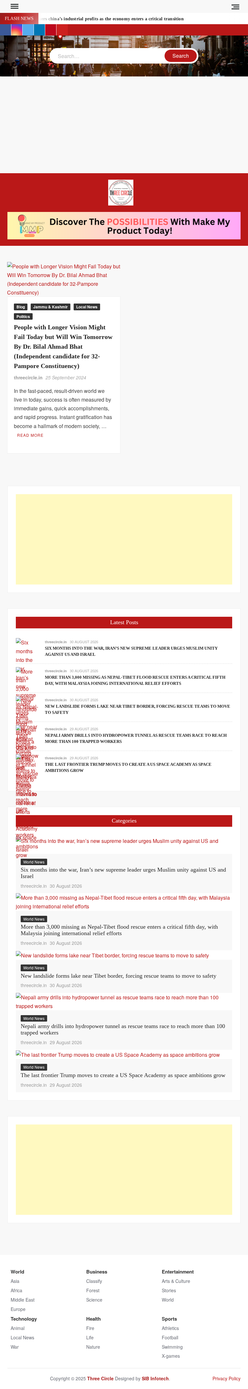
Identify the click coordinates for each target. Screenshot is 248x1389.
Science (94, 1299)
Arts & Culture (176, 1281)
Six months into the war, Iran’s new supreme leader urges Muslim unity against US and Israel (123, 872)
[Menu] (13, 6)
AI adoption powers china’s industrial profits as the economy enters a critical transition (95, 18)
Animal (18, 1328)
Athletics (170, 1328)
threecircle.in (28, 377)
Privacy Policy (226, 1378)
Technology (24, 1318)
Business (96, 1271)
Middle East (23, 1299)
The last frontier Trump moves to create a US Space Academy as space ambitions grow (123, 1075)
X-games (171, 1356)
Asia (15, 1281)
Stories (169, 1290)
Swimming (172, 1347)
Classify (94, 1281)
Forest (92, 1290)
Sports (169, 1318)
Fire (90, 1328)
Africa (16, 1290)
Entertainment (178, 1271)
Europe (18, 1309)
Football (170, 1337)
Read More (30, 435)
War (15, 1347)
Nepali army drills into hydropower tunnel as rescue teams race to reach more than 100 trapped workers (123, 1029)
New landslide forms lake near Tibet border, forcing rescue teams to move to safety (118, 976)
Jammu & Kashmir (50, 307)
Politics (23, 316)
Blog (20, 307)
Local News (87, 307)
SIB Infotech (155, 1378)
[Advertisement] (124, 125)
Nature (93, 1347)
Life (90, 1337)
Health (93, 1318)
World (17, 1271)
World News (34, 861)
